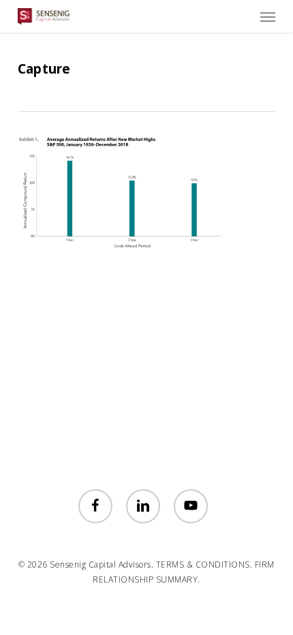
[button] (267, 16)
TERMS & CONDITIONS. (204, 564)
